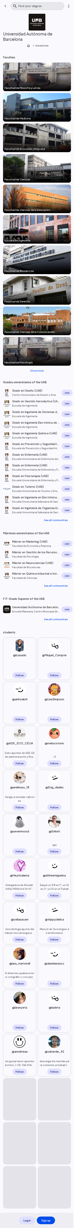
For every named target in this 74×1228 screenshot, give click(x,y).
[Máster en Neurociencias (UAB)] (37, 565)
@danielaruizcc (54, 963)
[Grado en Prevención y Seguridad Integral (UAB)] (37, 446)
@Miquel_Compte (54, 655)
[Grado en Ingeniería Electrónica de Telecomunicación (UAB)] (37, 424)
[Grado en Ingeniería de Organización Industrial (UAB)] (37, 510)
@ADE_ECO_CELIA (19, 743)
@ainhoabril (19, 699)
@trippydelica (54, 919)
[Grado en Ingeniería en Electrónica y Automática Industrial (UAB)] (37, 499)
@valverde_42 (54, 1051)
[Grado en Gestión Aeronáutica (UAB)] (37, 403)
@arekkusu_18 (19, 787)
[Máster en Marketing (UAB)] (37, 543)
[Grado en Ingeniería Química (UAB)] (37, 435)
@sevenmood (19, 831)
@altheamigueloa (54, 875)
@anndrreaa (20, 1051)
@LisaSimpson (54, 699)
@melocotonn (54, 743)
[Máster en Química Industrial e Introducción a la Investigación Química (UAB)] (37, 575)
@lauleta (54, 1007)
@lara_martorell (19, 963)
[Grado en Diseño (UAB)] (37, 392)
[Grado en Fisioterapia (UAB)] (37, 478)
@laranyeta (19, 1007)
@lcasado (19, 655)
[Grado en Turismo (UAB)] (37, 488)
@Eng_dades (54, 787)
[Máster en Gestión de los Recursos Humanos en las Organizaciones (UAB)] (37, 554)
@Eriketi (54, 831)
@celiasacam (19, 919)
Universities (42, 45)
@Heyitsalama (19, 875)
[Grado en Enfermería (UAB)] (37, 456)
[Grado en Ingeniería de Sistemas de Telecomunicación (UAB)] (37, 414)
